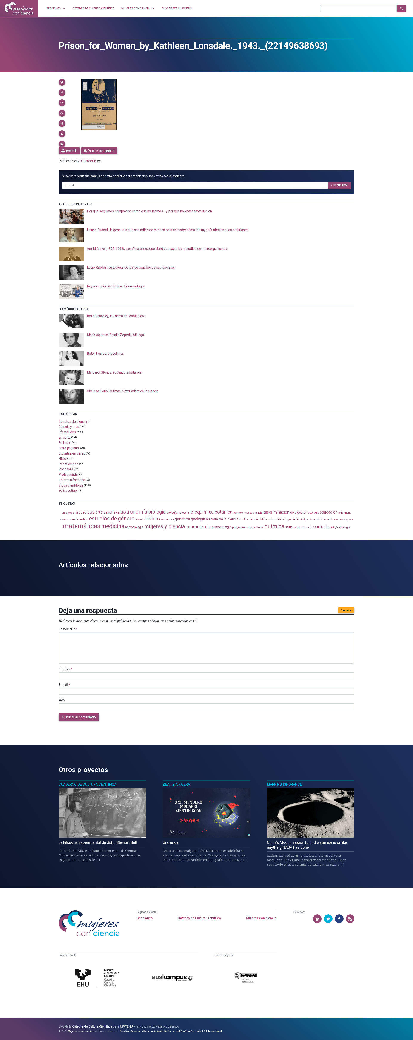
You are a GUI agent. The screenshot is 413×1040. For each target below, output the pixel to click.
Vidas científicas (71, 485)
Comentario (68, 629)
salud (289, 527)
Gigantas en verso (72, 453)
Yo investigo (68, 490)
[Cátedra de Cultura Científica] (98, 978)
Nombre (65, 669)
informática (276, 519)
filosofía (139, 519)
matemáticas (81, 526)
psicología (257, 527)
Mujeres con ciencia (261, 918)
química (274, 526)
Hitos (63, 459)
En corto (65, 437)
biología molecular (178, 512)
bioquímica (202, 512)
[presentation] (206, 216)
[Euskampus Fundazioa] (172, 978)
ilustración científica (253, 519)
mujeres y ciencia (164, 526)
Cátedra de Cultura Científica (199, 918)
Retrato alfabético (72, 480)
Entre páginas (69, 448)
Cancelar (346, 610)
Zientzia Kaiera (176, 784)
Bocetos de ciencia (73, 421)
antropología (68, 512)
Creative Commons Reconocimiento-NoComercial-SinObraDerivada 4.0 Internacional (171, 1031)
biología (157, 512)
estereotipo (80, 519)
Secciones (145, 918)
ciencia (258, 512)
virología (334, 527)
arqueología (84, 512)
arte (99, 512)
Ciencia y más (69, 427)
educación (328, 512)
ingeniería (291, 519)
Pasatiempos (69, 464)
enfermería (344, 512)
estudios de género (111, 518)
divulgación (298, 512)
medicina (112, 526)
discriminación (276, 512)
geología (198, 519)
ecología (313, 512)
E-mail (64, 684)
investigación (346, 519)
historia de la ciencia (222, 519)
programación (241, 527)
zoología (344, 527)
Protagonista (68, 475)
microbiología (134, 527)
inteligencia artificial (311, 519)
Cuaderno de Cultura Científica (87, 784)
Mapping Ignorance (284, 784)
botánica (224, 512)
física (151, 518)
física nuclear (166, 519)
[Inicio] (19, 8)
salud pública (301, 527)
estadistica (65, 519)
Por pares (66, 469)
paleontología (221, 527)
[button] (62, 82)
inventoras (331, 519)
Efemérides (67, 432)
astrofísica (112, 512)
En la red (65, 443)
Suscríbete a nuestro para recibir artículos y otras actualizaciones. (123, 176)
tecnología (319, 526)
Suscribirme (339, 185)
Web (62, 700)
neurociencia (198, 526)
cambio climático (242, 512)
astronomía (133, 512)
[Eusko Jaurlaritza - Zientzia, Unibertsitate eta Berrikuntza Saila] (245, 978)
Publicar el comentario (79, 717)
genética (182, 519)
